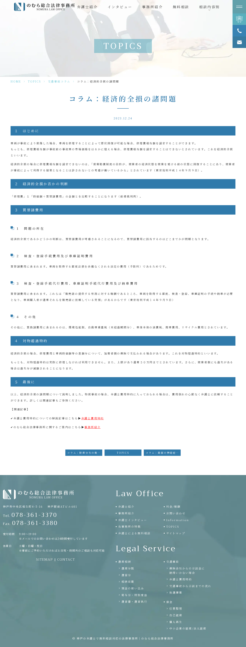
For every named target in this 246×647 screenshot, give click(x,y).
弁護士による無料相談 (134, 533)
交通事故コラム (59, 81)
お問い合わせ (176, 513)
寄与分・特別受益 (134, 595)
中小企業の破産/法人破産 (187, 628)
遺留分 (126, 575)
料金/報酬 (173, 506)
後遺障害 (175, 592)
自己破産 (175, 615)
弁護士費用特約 (92, 418)
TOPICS (34, 81)
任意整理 (175, 608)
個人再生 (175, 622)
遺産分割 (127, 568)
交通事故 (172, 562)
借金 (169, 602)
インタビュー (120, 6)
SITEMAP (44, 559)
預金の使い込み (132, 588)
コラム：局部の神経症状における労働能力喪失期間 (163, 452)
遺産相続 (124, 562)
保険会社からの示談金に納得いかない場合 (187, 570)
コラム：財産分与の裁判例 (84, 452)
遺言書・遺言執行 (134, 601)
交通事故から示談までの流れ (190, 586)
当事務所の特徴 (129, 526)
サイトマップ (175, 533)
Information (177, 520)
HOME (16, 81)
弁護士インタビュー (132, 520)
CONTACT (66, 559)
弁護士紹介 (87, 6)
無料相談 (181, 6)
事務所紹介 (152, 6)
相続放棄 (127, 581)
